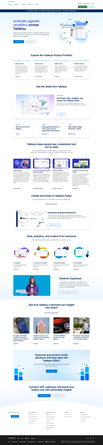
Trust (18, 438)
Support (82, 412)
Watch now (18, 41)
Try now (17, 133)
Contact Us (31, 423)
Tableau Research (32, 421)
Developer (27, 438)
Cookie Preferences (40, 441)
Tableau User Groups (50, 416)
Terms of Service (14, 441)
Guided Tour (57, 76)
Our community (17, 188)
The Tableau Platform (38, 188)
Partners (66, 412)
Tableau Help (83, 418)
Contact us (80, 3)
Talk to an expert (38, 76)
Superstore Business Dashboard (62, 212)
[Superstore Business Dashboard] (30, 219)
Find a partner (67, 414)
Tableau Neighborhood (51, 425)
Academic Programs (50, 427)
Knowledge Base (84, 414)
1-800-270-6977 (87, 3)
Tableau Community (51, 412)
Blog (22, 438)
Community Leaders (50, 418)
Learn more (44, 133)
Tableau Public (49, 414)
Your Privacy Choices (51, 441)
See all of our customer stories (51, 312)
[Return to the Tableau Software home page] (13, 1)
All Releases (83, 421)
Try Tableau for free (44, 395)
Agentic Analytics (32, 414)
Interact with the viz (54, 225)
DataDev (48, 421)
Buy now (91, 6)
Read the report (71, 133)
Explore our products (57, 188)
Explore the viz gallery (51, 204)
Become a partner (68, 416)
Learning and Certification (86, 416)
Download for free (78, 76)
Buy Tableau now (58, 395)
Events (47, 429)
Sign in (92, 3)
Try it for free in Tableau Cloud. (69, 10)
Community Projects (50, 423)
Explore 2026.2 (51, 371)
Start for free (83, 6)
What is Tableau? (32, 412)
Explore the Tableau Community (68, 292)
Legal (9, 441)
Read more (15, 343)
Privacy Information (22, 441)
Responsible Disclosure (32, 441)
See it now (61, 114)
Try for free (17, 76)
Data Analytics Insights (33, 418)
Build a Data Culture (33, 416)
